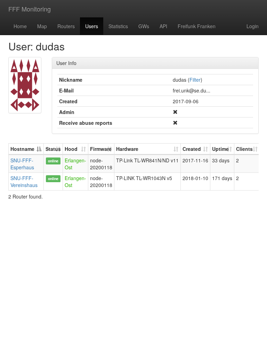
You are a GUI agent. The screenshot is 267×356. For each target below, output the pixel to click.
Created (192, 148)
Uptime (220, 148)
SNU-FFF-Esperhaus (22, 164)
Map (42, 26)
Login (252, 26)
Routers (66, 26)
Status (53, 148)
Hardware (127, 148)
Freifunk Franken (197, 26)
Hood (71, 148)
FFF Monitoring (29, 8)
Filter (195, 79)
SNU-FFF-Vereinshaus (24, 181)
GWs (143, 26)
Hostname (22, 148)
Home (20, 26)
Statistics (118, 26)
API (163, 26)
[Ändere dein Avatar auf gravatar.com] (24, 85)
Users (91, 26)
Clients (244, 148)
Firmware (101, 148)
